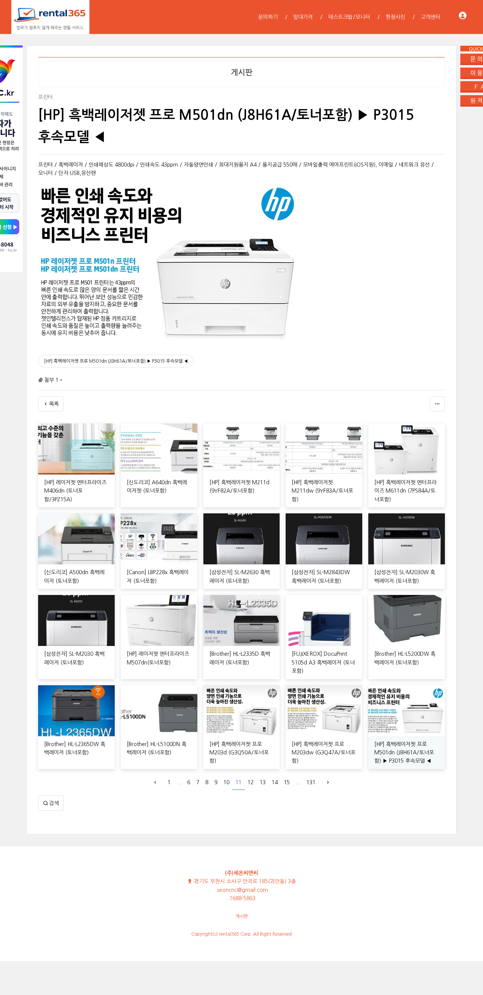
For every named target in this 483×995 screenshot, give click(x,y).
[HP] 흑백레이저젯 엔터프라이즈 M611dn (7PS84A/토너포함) (405, 491)
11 (238, 782)
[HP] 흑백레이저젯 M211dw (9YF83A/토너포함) (322, 491)
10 (226, 782)
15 (287, 782)
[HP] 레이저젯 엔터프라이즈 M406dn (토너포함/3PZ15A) (75, 491)
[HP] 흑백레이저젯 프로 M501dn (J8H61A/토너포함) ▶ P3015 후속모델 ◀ (116, 361)
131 (310, 782)
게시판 (241, 916)
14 (275, 782)
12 (251, 782)
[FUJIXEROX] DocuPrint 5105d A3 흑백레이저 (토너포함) (323, 662)
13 (263, 782)
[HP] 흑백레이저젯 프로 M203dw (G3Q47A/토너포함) (323, 753)
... (179, 782)
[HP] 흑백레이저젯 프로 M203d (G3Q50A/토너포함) (239, 753)
